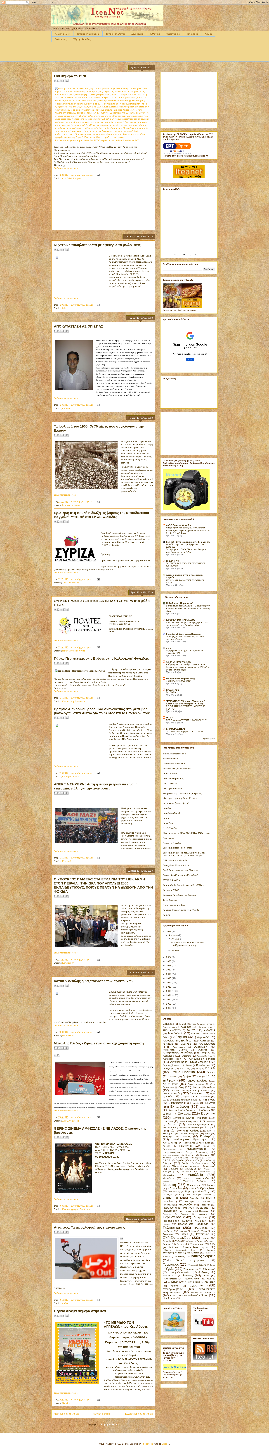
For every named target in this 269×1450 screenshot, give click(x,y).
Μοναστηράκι (202, 1178)
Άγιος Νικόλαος (170, 1027)
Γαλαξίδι (210, 1068)
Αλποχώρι (205, 1040)
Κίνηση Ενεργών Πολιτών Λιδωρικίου (181, 1133)
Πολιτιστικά (171, 1228)
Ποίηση (166, 1224)
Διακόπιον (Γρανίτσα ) (173, 778)
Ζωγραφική (192, 1121)
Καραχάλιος (204, 1142)
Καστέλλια (185, 1145)
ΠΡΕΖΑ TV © (172, 561)
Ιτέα (64, 308)
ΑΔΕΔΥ (190, 1030)
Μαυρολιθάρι (169, 1175)
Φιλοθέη (172, 1272)
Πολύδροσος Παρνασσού (179, 603)
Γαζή (198, 1068)
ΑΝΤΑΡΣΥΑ (209, 1030)
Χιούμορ (173, 1281)
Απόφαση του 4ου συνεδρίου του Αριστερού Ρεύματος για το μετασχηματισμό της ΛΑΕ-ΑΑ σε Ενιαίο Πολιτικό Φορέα (188, 530)
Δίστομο (197, 1087)
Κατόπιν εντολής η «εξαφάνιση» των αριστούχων (93, 981)
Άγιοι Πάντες (206, 1024)
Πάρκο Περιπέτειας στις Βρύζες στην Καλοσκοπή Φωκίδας (101, 658)
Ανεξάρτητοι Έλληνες (175, 1049)
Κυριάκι (198, 1158)
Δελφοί (211, 1087)
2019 (169, 965)
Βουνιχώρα (168, 1068)
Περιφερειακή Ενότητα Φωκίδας (184, 1220)
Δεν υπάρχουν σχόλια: (82, 175)
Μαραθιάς (186, 1171)
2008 (169, 1008)
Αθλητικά (155, 34)
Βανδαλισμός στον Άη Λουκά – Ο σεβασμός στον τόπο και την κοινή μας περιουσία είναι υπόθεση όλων (188, 608)
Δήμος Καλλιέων (196, 1084)
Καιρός (208, 34)
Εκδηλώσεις (176, 1102)
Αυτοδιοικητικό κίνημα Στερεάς (189, 1061)
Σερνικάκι (167, 1241)
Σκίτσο (199, 1241)
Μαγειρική (210, 1166)
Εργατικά (66, 861)
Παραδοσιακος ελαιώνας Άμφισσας (185, 1207)
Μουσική (169, 1185)
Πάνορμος (189, 1202)
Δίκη (181, 1087)
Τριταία (212, 1265)
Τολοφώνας (179, 1256)
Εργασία (184, 1113)
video (193, 1024)
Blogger (165, 1444)
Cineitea (66, 1403)
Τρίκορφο (192, 1265)
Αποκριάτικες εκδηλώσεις (178, 1052)
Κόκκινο (208, 1158)
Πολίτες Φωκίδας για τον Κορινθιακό (180, 875)
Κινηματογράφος (70, 1209)
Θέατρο (75, 776)
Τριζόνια (202, 1265)
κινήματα (76, 505)
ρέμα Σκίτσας (169, 1298)
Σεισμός (206, 1238)
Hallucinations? (170, 758)
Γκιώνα (211, 1072)
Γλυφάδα (172, 1076)
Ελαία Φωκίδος (170, 783)
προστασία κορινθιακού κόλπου (189, 1295)
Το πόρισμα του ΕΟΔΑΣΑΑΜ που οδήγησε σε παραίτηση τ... (187, 943)
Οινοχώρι (194, 1198)
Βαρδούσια (187, 1065)
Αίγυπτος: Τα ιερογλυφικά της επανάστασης (89, 1227)
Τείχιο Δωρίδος (170, 900)
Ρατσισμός (202, 1234)
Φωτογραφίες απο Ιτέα (174, 905)
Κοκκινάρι (189, 1155)
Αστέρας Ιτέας (172, 1058)
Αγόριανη (195, 1033)
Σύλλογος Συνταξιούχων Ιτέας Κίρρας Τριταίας (189, 1251)
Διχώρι (212, 1094)
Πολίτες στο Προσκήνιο (73, 650)
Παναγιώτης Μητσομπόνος (176, 865)
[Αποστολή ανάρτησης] (98, 175)
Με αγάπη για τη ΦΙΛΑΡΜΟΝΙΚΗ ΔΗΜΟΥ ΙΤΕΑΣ (186, 833)
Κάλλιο (209, 1131)
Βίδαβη (176, 1065)
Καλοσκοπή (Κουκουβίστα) (176, 803)
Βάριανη (166, 1065)
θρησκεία (194, 1292)
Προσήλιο (183, 1231)
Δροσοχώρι (184, 1097)
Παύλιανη (189, 1211)
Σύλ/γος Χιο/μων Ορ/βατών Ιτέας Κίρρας (189, 1246)
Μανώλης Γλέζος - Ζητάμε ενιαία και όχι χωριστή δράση (99, 1043)
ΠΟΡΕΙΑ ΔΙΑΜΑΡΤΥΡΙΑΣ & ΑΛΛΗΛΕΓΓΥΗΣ (186, 720)
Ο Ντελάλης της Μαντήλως (176, 860)
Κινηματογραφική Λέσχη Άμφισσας (185, 1152)
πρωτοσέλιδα (181, 255)
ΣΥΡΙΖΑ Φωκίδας (70, 582)
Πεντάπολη (167, 1214)
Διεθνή (65, 1303)
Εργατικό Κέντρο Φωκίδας (190, 1117)
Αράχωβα (168, 1055)
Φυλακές (203, 1272)
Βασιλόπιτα (203, 1065)
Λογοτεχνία (202, 1163)
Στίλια (210, 1241)
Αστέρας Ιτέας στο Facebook (177, 768)
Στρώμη (180, 1244)
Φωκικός (187, 1275)
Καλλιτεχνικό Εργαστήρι (189, 1139)
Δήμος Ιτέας (170, 1084)
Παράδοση (205, 1204)
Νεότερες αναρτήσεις (66, 1413)
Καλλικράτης (207, 1136)
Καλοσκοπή (68, 701)
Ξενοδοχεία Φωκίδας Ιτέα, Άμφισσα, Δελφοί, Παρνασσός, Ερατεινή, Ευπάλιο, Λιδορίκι (184, 854)
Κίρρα (207, 1133)
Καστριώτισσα (169, 1149)
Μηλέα (186, 1178)
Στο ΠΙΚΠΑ (171, 692)
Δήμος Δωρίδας (170, 773)
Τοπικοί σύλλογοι (115, 34)
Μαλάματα (173, 1169)
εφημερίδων (194, 255)
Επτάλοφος (204, 1110)
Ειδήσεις (210, 1099)
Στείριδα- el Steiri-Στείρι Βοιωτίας (183, 634)
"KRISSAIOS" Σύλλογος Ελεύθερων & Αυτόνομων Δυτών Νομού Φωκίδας (185, 702)
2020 (169, 961)
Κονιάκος (204, 1155)
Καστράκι (206, 1146)
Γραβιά (187, 1076)
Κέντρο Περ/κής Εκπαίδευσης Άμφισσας (182, 793)
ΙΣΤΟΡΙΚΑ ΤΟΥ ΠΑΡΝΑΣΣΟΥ (180, 620)
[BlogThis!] (58, 80)
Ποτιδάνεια (168, 1231)
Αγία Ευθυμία (175, 1033)
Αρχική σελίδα (62, 34)
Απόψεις (66, 408)
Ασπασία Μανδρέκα (204, 1056)
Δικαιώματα (196, 1093)
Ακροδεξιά (67, 178)
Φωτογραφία (173, 34)
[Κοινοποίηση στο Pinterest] (67, 80)
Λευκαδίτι (194, 1160)
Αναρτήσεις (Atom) (110, 1424)
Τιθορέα (166, 1256)
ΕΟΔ (164, 1100)
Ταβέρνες (208, 1253)
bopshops (148, 1444)
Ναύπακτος (168, 838)
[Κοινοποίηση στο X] (61, 80)
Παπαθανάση (185, 1204)
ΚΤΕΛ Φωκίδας (170, 828)
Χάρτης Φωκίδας (82, 39)
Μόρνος (211, 1185)
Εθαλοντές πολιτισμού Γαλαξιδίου (185, 1100)
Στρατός (167, 1244)
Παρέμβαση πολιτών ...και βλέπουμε (180, 870)
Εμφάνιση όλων (209, 738)
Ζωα (181, 1121)
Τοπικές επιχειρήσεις (88, 34)
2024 (169, 957)
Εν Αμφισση (172, 690)
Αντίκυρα (66, 776)
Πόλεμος (203, 1231)
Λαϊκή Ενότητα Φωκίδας (178, 525)
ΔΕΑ (199, 1077)
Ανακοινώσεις (207, 1043)
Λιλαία (185, 1163)
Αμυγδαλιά (168, 1044)
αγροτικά (196, 1285)
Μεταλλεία (195, 1175)
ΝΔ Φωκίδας (175, 1188)
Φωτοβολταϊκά (170, 1278)
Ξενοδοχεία (137, 34)
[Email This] (121, 1238)
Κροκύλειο (168, 823)
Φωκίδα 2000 (169, 1276)
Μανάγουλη (168, 1171)
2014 (169, 982)
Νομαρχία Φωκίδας (172, 843)
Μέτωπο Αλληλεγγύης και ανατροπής (181, 1166)
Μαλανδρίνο (190, 1168)
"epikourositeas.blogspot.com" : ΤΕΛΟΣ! (184, 731)
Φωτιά (206, 1275)
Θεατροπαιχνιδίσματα (198, 1124)
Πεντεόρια (202, 1214)
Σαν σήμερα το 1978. (70, 76)
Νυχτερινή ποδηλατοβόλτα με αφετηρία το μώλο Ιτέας (97, 245)
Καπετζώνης (189, 1143)
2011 (169, 995)
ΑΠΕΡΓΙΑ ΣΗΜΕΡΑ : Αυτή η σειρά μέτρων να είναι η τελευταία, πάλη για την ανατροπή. (95, 786)
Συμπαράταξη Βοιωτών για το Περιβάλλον (183, 885)
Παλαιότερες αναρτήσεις (138, 1413)
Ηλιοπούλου (210, 1121)
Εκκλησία (194, 1103)
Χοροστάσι (210, 1282)
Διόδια (169, 1096)
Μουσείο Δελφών (194, 1181)
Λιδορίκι (167, 1163)
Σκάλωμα (189, 1241)
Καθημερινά (168, 1136)
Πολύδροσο (201, 1228)
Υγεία (169, 1269)
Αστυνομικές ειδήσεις (202, 1058)
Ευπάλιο (168, 1121)
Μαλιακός (207, 1169)
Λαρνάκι (180, 1160)
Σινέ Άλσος (85, 1209)
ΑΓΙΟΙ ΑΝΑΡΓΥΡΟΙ (172, 1030)
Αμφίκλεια (186, 1044)
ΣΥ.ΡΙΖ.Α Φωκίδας (171, 880)
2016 (169, 974)
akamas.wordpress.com (174, 753)
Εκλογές (210, 1102)
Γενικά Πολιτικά (183, 1072)
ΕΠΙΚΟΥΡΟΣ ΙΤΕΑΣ (175, 729)
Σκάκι (178, 1241)
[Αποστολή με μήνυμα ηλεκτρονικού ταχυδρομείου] (55, 80)
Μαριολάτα (205, 1171)
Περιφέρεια (200, 1217)
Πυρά (193, 1231)
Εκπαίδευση (68, 963)
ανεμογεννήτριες (173, 1289)
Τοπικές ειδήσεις (202, 1256)
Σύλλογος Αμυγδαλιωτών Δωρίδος (179, 895)
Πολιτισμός (61, 39)
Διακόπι (166, 1094)
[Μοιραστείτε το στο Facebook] (64, 80)
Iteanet (182, 1024)
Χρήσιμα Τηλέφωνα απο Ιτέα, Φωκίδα (181, 910)
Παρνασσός (170, 1210)
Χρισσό (166, 915)
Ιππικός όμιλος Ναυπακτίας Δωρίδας (181, 1127)
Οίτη (181, 1194)
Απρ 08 (175, 950)
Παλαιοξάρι (206, 1202)
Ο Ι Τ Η (169, 717)
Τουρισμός (192, 34)
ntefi (168, 648)
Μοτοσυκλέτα (168, 1181)
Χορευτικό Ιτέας (192, 1282)
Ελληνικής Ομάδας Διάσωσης (181, 1110)
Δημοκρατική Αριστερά (197, 1090)
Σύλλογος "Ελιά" (171, 890)
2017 (169, 969)
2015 (169, 978)
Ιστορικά (77, 178)
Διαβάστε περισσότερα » (66, 168)
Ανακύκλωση (179, 1047)
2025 (169, 931)
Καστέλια (167, 808)
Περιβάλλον (172, 1217)
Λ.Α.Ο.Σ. (167, 1160)
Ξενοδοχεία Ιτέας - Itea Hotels (177, 847)
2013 (169, 987)
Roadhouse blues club (174, 763)
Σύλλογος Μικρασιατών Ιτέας (179, 1250)
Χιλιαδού (211, 1278)
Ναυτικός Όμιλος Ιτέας (202, 1188)
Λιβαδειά (208, 1160)
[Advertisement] (108, 54)
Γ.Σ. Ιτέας (185, 1068)
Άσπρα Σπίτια (205, 1027)
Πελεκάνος (204, 1211)
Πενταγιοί (184, 1214)
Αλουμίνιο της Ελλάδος (177, 1040)
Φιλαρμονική (209, 1269)
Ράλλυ (184, 1234)
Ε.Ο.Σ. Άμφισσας (201, 1096)
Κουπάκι (167, 818)
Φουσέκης (186, 1272)
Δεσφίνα (175, 1090)
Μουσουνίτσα (194, 1185)
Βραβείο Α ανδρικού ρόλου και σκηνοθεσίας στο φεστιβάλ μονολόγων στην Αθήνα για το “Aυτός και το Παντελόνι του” (102, 711)
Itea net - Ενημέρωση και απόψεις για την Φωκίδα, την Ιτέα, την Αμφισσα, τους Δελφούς (188, 544)
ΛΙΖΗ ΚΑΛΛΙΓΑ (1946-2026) (178, 681)
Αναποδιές (200, 1046)
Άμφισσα (186, 1026)
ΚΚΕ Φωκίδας (191, 1130)
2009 (169, 1004)
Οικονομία (170, 1198)
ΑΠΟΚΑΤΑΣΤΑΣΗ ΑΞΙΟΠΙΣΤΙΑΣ (78, 326)
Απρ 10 (175, 939)
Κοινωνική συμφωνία (171, 1155)
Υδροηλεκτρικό (190, 1269)
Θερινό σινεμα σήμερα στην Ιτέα (80, 1311)
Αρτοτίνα (186, 1056)
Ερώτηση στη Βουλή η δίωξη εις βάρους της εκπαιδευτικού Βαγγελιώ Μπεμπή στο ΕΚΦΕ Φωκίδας (101, 515)
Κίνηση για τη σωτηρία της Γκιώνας (180, 798)
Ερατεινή (167, 1113)
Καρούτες (167, 1146)
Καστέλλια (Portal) (172, 813)
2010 (169, 999)
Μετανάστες (169, 1178)
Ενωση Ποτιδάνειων (172, 788)
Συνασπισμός (197, 1244)
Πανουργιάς (168, 1205)
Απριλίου (173, 935)
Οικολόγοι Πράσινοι (201, 1194)
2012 (169, 991)
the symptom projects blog (180, 678)
